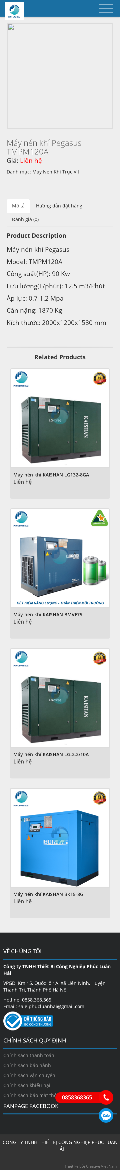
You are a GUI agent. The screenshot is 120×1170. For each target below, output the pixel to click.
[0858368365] (106, 1097)
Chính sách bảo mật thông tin (36, 1095)
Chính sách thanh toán (28, 1055)
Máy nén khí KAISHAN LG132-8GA (51, 474)
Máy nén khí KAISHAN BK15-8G (48, 894)
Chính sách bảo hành (27, 1065)
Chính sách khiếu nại (26, 1085)
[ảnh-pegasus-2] (60, 76)
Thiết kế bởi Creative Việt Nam (91, 1166)
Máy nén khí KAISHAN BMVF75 (47, 614)
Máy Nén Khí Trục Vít (55, 171)
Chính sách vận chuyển (29, 1075)
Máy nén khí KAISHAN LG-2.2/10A (51, 754)
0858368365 (106, 1115)
